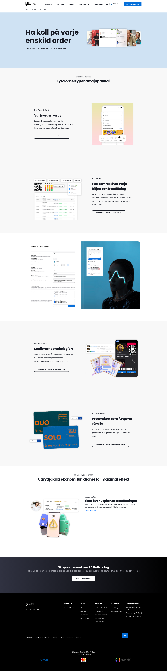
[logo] (30, 604)
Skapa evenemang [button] (132, 4)
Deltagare (42, 10)
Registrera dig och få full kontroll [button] (51, 369)
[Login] (107, 4)
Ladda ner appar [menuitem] (132, 603)
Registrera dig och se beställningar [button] (51, 136)
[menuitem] (53, 4)
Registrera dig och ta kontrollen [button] (108, 213)
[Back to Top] (125, 635)
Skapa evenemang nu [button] (83, 578)
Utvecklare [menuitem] (115, 603)
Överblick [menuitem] (68, 603)
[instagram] (30, 609)
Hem (26, 10)
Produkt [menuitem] (48, 4)
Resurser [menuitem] (60, 4)
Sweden (115, 4)
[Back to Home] (31, 4)
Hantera (33, 10)
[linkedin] (27, 609)
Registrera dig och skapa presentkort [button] (110, 444)
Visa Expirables (90, 510)
